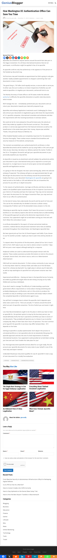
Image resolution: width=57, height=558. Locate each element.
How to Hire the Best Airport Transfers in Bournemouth (21, 494)
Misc (4, 523)
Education (6, 510)
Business (32, 18)
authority (6, 97)
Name (5, 451)
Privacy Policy (37, 552)
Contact (44, 552)
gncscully (14, 18)
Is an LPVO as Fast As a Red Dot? (13, 485)
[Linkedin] (13, 57)
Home (13, 552)
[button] (50, 3)
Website (40, 451)
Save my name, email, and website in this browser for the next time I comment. (26, 458)
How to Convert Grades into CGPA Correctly (17, 488)
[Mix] (21, 57)
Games (5, 516)
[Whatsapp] (24, 57)
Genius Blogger (30, 549)
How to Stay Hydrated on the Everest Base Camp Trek (20, 491)
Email (23, 451)
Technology (6, 533)
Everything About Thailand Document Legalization (38, 387)
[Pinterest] (16, 57)
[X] (7, 57)
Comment (6, 433)
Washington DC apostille (33, 178)
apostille (6, 360)
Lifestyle (5, 520)
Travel (5, 539)
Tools (5, 536)
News (4, 526)
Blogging (6, 503)
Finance (5, 513)
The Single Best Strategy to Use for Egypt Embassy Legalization (14, 387)
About (19, 552)
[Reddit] (10, 57)
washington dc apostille (28, 360)
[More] (27, 57)
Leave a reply (39, 18)
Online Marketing (8, 530)
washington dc (15, 360)
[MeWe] (19, 57)
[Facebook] (4, 57)
